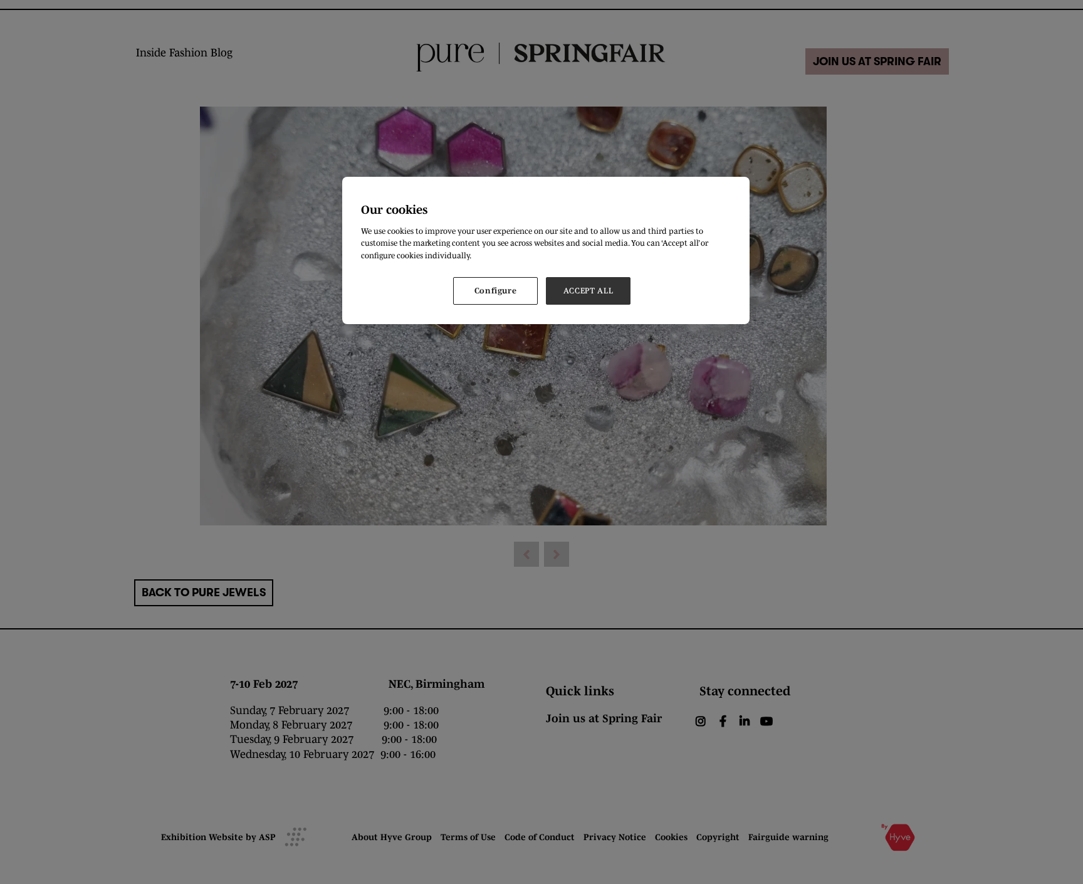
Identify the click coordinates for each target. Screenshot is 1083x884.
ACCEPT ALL (588, 290)
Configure (495, 290)
